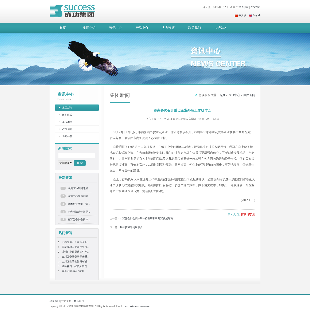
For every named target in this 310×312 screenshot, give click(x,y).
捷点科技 (79, 301)
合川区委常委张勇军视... (75, 261)
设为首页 (255, 7)
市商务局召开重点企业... (75, 242)
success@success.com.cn (137, 306)
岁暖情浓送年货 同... (79, 211)
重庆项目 (67, 122)
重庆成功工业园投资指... (75, 246)
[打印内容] (248, 214)
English (256, 15)
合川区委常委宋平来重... (75, 256)
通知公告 (67, 136)
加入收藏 (244, 7)
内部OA (221, 27)
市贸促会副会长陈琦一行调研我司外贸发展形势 (146, 218)
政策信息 (67, 129)
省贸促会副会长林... (79, 219)
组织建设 (67, 114)
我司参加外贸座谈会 (131, 227)
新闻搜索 (65, 148)
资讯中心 (115, 27)
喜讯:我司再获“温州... (74, 271)
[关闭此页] (233, 214)
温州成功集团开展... (79, 188)
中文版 (242, 15)
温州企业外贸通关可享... (75, 251)
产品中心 (142, 27)
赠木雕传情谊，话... (79, 203)
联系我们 (194, 27)
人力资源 (168, 27)
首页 (63, 27)
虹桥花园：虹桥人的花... (75, 266)
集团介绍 (89, 27)
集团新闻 (249, 95)
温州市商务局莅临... (79, 196)
